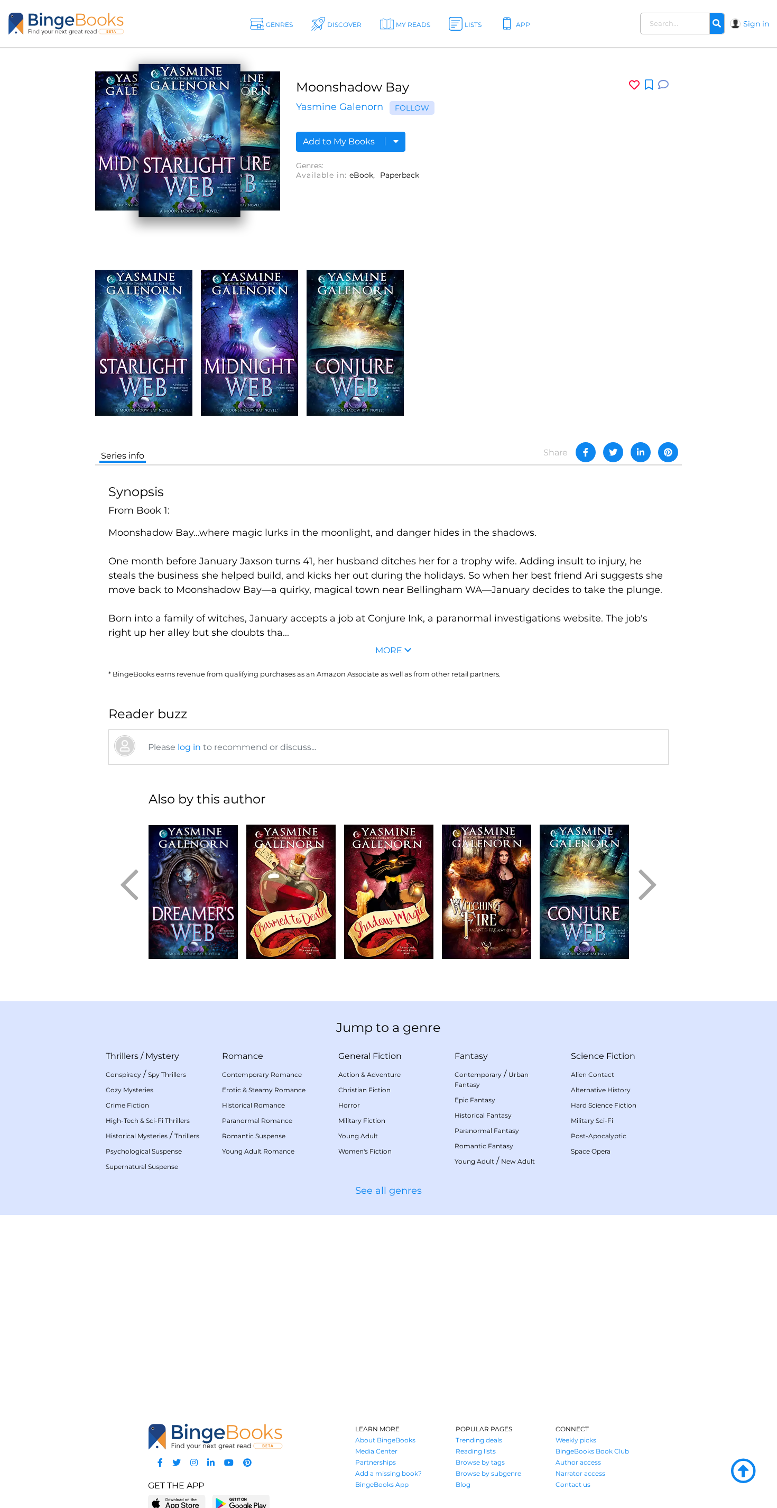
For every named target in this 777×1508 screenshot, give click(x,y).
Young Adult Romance (258, 1151)
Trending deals (479, 1440)
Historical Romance (253, 1105)
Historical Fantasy (483, 1115)
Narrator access (580, 1473)
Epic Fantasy (475, 1100)
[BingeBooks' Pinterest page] (247, 1463)
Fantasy (471, 1056)
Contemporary (478, 1075)
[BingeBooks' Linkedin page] (211, 1463)
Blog (463, 1484)
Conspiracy (123, 1075)
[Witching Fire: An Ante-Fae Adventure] (486, 887)
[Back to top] (743, 1471)
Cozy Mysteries (129, 1090)
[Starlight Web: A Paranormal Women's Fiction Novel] (143, 342)
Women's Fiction (365, 1151)
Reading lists (476, 1451)
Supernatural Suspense (142, 1167)
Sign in (756, 24)
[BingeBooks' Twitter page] (176, 1463)
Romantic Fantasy (484, 1146)
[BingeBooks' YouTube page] (229, 1463)
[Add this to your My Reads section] (649, 85)
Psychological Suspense (144, 1151)
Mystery (162, 1056)
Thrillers (122, 1056)
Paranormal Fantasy (487, 1131)
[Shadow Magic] (388, 887)
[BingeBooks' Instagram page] (194, 1463)
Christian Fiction (364, 1090)
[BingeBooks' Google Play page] (241, 1503)
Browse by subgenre (488, 1473)
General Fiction (370, 1056)
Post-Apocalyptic (598, 1136)
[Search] (716, 23)
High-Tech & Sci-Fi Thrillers (148, 1121)
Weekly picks (576, 1440)
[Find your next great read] (79, 23)
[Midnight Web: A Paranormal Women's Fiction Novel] (249, 342)
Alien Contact (592, 1075)
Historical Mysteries (137, 1136)
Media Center (376, 1451)
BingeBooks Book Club (592, 1451)
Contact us (573, 1484)
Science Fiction (603, 1056)
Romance (242, 1056)
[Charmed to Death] (291, 887)
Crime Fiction (127, 1105)
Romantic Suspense (253, 1136)
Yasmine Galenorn (339, 107)
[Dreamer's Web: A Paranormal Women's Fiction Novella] (193, 887)
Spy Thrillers (167, 1075)
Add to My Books (340, 141)
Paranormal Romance (257, 1121)
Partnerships (375, 1462)
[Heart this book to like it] (634, 84)
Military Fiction (361, 1121)
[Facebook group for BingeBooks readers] (160, 1463)
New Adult (518, 1161)
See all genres (388, 1190)
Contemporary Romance (262, 1075)
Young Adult (358, 1136)
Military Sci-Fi (592, 1121)
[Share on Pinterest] (668, 452)
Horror (349, 1105)
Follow (412, 108)
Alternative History (601, 1090)
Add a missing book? (388, 1473)
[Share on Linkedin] (641, 452)
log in (189, 747)
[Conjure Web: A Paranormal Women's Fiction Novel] (355, 342)
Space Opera (590, 1151)
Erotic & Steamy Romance (264, 1090)
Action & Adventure (369, 1075)
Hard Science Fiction (603, 1105)
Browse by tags (480, 1462)
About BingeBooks (385, 1440)
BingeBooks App (382, 1484)
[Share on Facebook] (586, 452)
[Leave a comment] (663, 84)
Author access (578, 1462)
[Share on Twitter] (613, 452)
